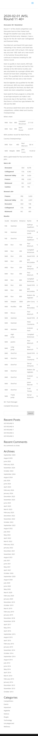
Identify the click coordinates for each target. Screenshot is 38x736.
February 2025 (9, 464)
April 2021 (7, 570)
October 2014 (8, 653)
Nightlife (7, 711)
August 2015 (8, 637)
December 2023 (9, 496)
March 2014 (8, 676)
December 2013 (9, 685)
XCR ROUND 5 (9, 436)
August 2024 (8, 477)
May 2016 (7, 628)
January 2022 (8, 548)
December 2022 (9, 516)
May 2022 (7, 535)
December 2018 (9, 618)
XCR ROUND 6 (9, 433)
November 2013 (9, 688)
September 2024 (9, 474)
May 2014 (7, 669)
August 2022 (8, 528)
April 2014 (7, 672)
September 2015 (9, 634)
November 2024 (9, 468)
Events (6, 704)
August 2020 (8, 580)
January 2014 (8, 682)
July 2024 (7, 480)
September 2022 (9, 525)
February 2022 (9, 544)
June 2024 (7, 484)
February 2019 (9, 612)
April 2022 (7, 538)
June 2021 (7, 564)
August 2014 (8, 660)
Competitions (8, 701)
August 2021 (8, 557)
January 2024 (8, 493)
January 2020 (8, 599)
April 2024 (7, 487)
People (6, 717)
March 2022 (8, 541)
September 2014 (9, 656)
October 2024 (8, 471)
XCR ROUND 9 (9, 423)
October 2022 (8, 522)
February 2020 (9, 596)
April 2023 (7, 506)
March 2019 (8, 608)
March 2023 (8, 509)
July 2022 (7, 532)
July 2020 (7, 583)
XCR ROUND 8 (9, 427)
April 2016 (7, 631)
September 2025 (9, 455)
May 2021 (7, 567)
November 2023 (9, 500)
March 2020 (8, 592)
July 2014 (7, 663)
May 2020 (7, 589)
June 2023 (7, 503)
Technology (8, 720)
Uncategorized (9, 723)
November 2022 (9, 519)
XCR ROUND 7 (9, 430)
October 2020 (8, 573)
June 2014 (7, 666)
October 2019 (8, 605)
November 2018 (9, 621)
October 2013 (8, 692)
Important (7, 707)
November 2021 (9, 554)
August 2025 (8, 458)
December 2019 (9, 602)
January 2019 (8, 615)
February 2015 (9, 644)
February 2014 (9, 679)
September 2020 (9, 576)
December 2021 (9, 551)
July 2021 (7, 560)
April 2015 (7, 640)
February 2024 (9, 490)
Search (30, 413)
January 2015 (8, 647)
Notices (6, 714)
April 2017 (7, 624)
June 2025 (7, 461)
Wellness (7, 727)
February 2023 (9, 512)
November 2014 (9, 650)
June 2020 (7, 586)
